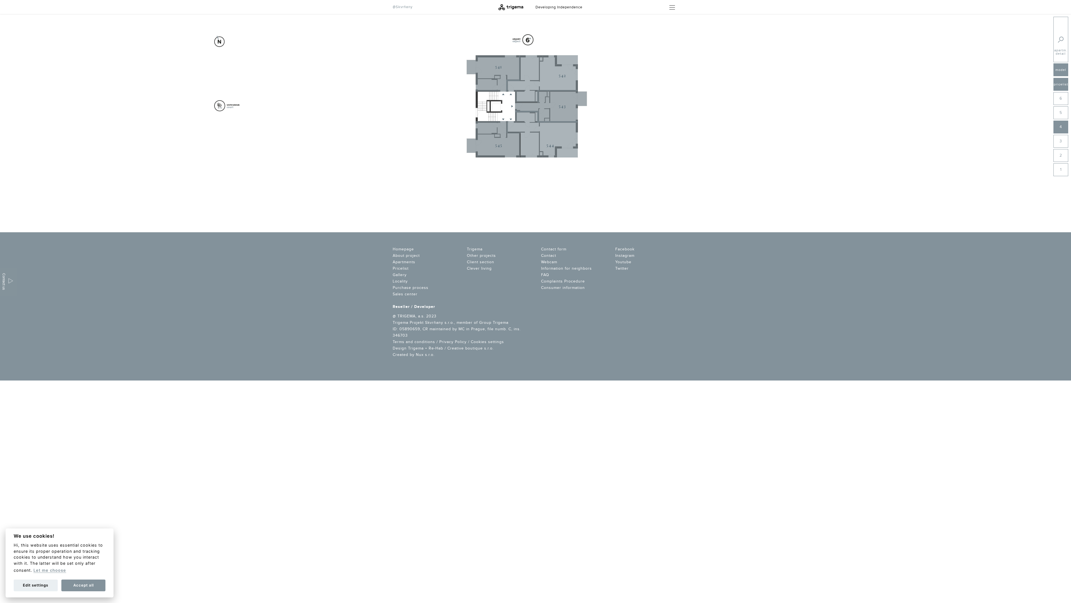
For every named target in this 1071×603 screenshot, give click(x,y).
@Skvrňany (403, 7)
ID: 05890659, (407, 329)
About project (406, 255)
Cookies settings (487, 342)
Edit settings (35, 585)
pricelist (1061, 84)
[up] (1042, 125)
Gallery (400, 275)
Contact (548, 255)
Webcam (549, 262)
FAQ (545, 275)
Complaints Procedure (563, 281)
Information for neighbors (566, 268)
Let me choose (49, 570)
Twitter (622, 268)
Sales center (405, 294)
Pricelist (401, 268)
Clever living (479, 268)
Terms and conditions (414, 342)
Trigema (475, 249)
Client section (480, 262)
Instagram (625, 255)
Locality (400, 281)
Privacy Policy (453, 342)
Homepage (403, 249)
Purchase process (410, 288)
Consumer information (563, 288)
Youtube (623, 262)
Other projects (481, 255)
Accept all (83, 585)
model (1060, 70)
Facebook (625, 249)
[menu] (669, 7)
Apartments (404, 262)
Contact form (553, 249)
